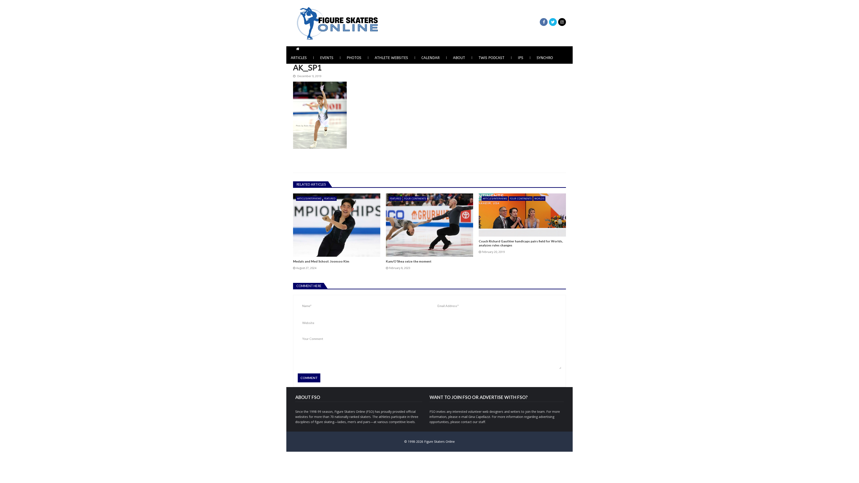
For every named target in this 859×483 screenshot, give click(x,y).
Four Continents (415, 198)
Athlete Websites (391, 58)
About (459, 58)
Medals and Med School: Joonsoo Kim (321, 261)
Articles (299, 58)
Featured (330, 198)
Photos (354, 58)
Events (326, 58)
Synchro (545, 58)
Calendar (430, 58)
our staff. (479, 422)
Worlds (539, 198)
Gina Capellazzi (479, 417)
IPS (520, 58)
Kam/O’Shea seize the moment (409, 261)
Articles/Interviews (309, 198)
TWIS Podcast (491, 58)
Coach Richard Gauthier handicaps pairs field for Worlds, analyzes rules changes (521, 243)
